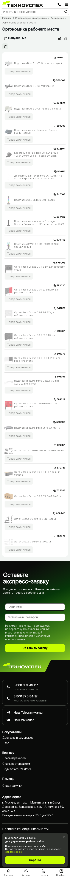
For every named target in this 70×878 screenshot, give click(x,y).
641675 (61, 308)
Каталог (26, 875)
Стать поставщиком (16, 764)
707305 (60, 490)
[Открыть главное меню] (66, 4)
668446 (60, 513)
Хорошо (35, 860)
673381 (61, 445)
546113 (61, 171)
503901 (61, 57)
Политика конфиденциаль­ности (25, 829)
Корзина (44, 875)
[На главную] (22, 666)
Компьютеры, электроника (31, 18)
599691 (61, 331)
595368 (61, 376)
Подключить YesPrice (17, 769)
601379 (61, 353)
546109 (61, 194)
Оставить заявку (35, 648)
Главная (6, 18)
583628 (61, 399)
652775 (61, 536)
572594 (61, 148)
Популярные (17, 38)
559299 (61, 125)
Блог (5, 743)
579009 (60, 80)
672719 (61, 467)
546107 (61, 217)
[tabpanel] (35, 304)
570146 (61, 239)
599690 (60, 422)
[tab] (59, 38)
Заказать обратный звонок (59, 4)
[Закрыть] (64, 837)
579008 (60, 262)
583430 (61, 285)
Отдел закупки (12, 785)
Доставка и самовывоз (17, 737)
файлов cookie (13, 851)
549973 (61, 103)
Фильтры (5, 46)
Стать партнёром (14, 758)
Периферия (57, 18)
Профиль (61, 875)
